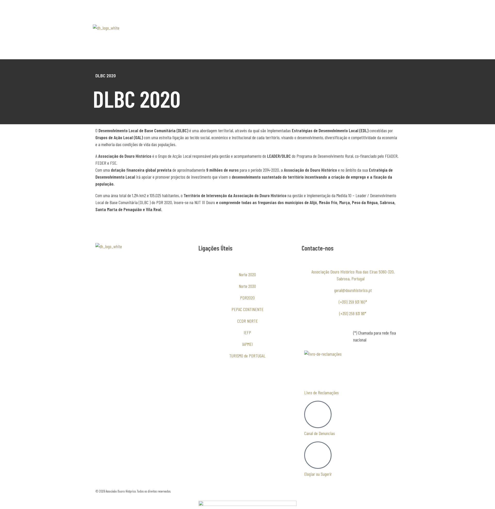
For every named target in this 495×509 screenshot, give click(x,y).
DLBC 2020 (279, 28)
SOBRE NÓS (205, 28)
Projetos (281, 39)
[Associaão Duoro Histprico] (114, 36)
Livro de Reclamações (321, 392)
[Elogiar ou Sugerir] (318, 455)
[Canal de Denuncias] (318, 414)
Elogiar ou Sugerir (318, 474)
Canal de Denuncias (319, 433)
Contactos (204, 51)
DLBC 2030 (253, 28)
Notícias (264, 39)
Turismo (243, 39)
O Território (232, 28)
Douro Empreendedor (212, 39)
